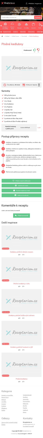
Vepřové (25, 410)
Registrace (38, 3)
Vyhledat (38, 17)
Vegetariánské (7, 31)
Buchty (25, 405)
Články (3, 424)
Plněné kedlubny (34, 36)
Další (39, 127)
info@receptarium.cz (29, 424)
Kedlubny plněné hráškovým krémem (21, 315)
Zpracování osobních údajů (9, 422)
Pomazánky (31, 31)
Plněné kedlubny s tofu (21, 284)
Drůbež (7, 36)
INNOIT (30, 433)
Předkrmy (4, 408)
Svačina (15, 31)
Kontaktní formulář (28, 426)
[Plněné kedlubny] (22, 68)
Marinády (23, 31)
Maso (24, 412)
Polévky (4, 406)
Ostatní (4, 404)
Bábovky (39, 31)
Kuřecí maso (15, 36)
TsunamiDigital (22, 433)
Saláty (3, 410)
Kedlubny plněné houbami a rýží (21, 347)
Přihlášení (31, 3)
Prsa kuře (24, 36)
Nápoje (4, 399)
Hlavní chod (5, 397)
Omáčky (4, 401)
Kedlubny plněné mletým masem (21, 252)
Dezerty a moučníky (7, 395)
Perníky (25, 408)
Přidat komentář (22, 215)
